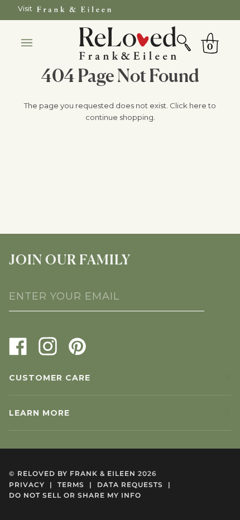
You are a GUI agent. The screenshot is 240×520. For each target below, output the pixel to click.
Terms (74, 484)
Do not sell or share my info (75, 495)
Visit (25, 8)
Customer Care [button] (49, 378)
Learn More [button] (39, 413)
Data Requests (134, 484)
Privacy (30, 484)
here (198, 105)
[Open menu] (38, 43)
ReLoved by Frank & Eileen (76, 473)
